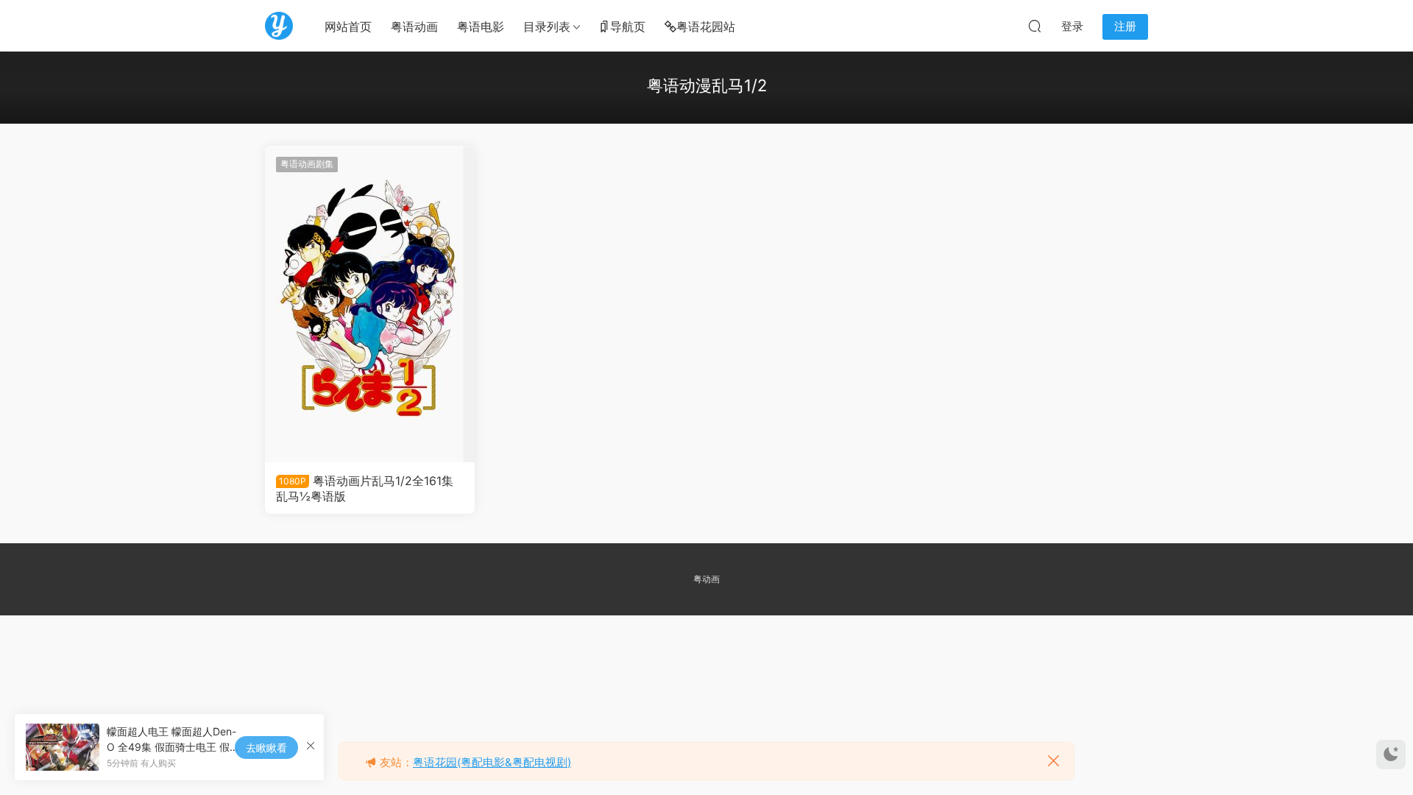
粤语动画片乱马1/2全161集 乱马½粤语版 (364, 488)
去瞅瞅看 (266, 747)
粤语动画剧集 (306, 163)
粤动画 (706, 578)
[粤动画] (279, 26)
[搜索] (1034, 25)
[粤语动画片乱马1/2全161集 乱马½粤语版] (370, 304)
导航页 (627, 26)
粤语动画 (414, 26)
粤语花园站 (705, 26)
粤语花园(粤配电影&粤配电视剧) (492, 762)
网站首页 (348, 26)
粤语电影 (480, 26)
